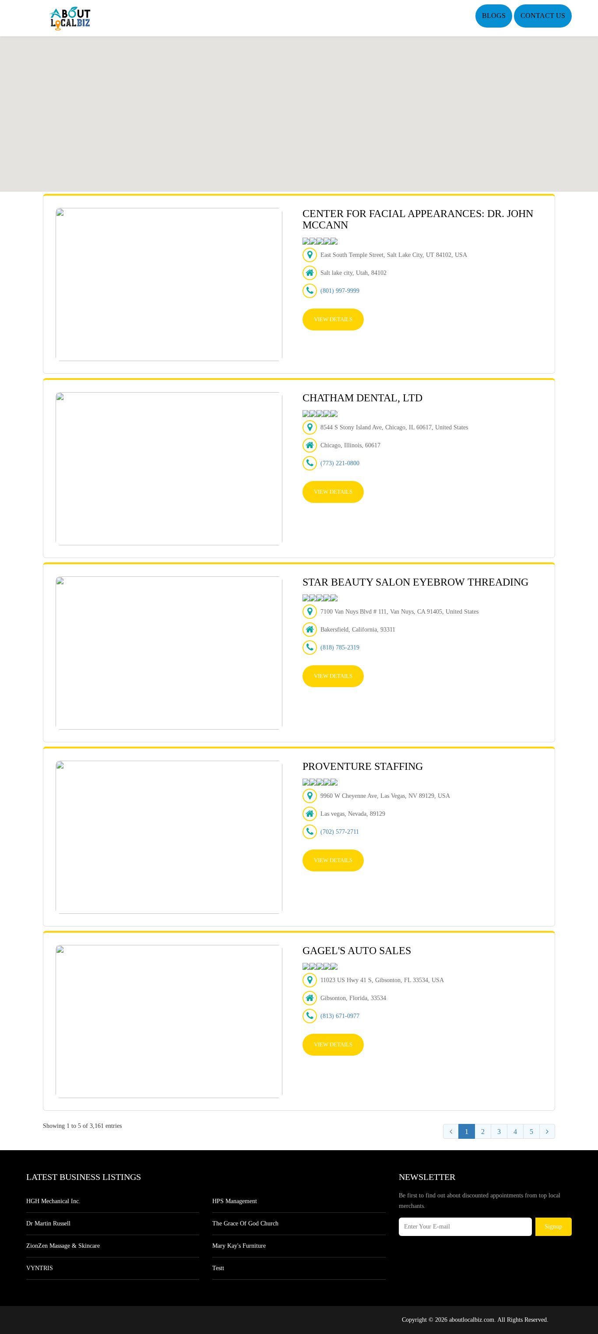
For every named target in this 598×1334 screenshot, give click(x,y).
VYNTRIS (39, 1268)
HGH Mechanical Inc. (53, 1201)
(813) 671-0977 (339, 1016)
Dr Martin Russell (48, 1223)
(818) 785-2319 (339, 647)
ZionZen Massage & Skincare (63, 1246)
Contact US (543, 15)
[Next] (547, 1131)
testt (218, 1268)
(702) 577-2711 (339, 831)
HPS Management (234, 1201)
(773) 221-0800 (339, 463)
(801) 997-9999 (339, 291)
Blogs (494, 15)
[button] (299, 109)
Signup (553, 1226)
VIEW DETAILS (333, 319)
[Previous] (451, 1131)
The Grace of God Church (245, 1223)
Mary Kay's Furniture (239, 1246)
